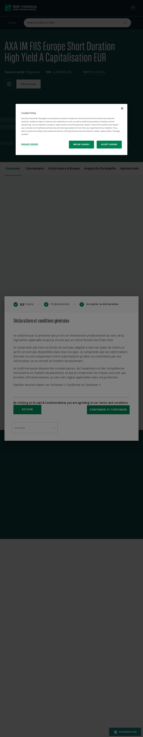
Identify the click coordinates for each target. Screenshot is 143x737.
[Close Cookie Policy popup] (122, 108)
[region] (71, 129)
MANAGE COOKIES (29, 144)
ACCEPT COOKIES (109, 144)
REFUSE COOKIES (81, 144)
